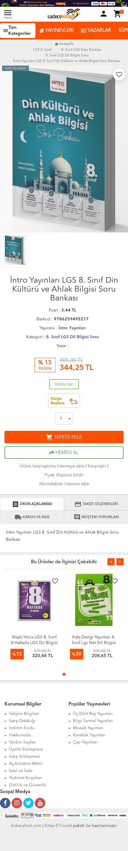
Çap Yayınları (85, 742)
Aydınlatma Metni (25, 764)
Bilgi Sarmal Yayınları (93, 721)
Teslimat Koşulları (25, 778)
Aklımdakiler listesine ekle (64, 484)
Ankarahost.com (26, 826)
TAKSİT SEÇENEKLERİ (96, 504)
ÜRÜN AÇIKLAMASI (32, 504)
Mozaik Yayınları (88, 728)
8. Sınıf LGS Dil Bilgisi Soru (72, 337)
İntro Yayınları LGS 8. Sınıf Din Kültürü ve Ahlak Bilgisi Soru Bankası (66, 61)
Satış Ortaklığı (22, 721)
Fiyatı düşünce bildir (64, 475)
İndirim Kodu (21, 728)
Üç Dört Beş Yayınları (93, 714)
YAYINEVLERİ (59, 30)
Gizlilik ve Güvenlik (27, 785)
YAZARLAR (98, 30)
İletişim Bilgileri (24, 714)
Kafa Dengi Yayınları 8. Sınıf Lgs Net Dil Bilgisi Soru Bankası (94, 643)
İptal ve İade (20, 771)
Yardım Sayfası (22, 742)
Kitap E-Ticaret (58, 826)
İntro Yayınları (72, 328)
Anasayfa (65, 44)
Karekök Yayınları (89, 735)
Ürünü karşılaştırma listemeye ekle (52, 466)
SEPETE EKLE (64, 437)
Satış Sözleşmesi (24, 756)
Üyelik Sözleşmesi (26, 749)
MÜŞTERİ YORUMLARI (96, 517)
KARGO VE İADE (32, 517)
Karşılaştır (97, 466)
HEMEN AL (66, 452)
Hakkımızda (20, 735)
